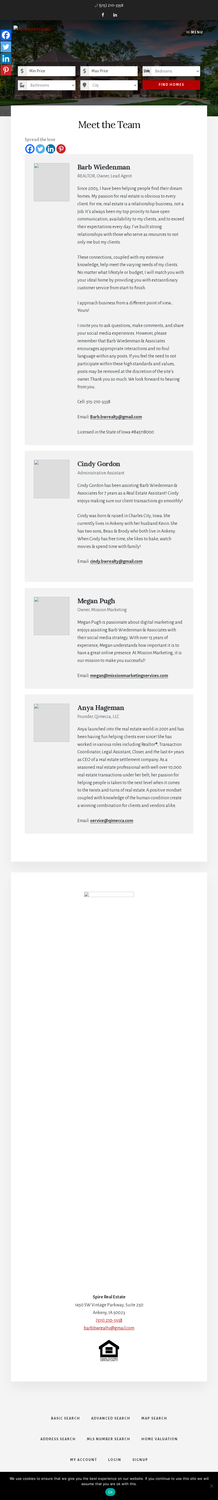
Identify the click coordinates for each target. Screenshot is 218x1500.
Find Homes (171, 85)
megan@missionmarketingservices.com (129, 675)
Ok (110, 1492)
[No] (211, 1486)
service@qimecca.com (111, 820)
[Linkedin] (50, 149)
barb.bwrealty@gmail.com (109, 1328)
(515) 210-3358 (111, 5)
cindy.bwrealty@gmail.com (116, 561)
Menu (197, 32)
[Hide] (2, 81)
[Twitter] (40, 149)
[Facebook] (30, 149)
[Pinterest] (61, 149)
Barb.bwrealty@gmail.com (116, 417)
